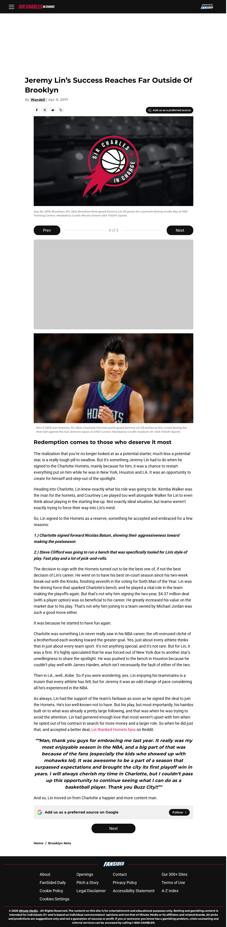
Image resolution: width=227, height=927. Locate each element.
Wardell (38, 100)
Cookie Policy (51, 890)
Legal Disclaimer (91, 890)
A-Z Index (170, 890)
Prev (47, 230)
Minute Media (28, 910)
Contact (120, 874)
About (45, 874)
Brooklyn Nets (59, 843)
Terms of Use (173, 882)
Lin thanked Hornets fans (113, 729)
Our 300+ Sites (174, 874)
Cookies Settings (54, 899)
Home (38, 843)
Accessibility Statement (134, 890)
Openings (84, 874)
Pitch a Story (87, 882)
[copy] (61, 110)
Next (180, 230)
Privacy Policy (125, 882)
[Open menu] (11, 6)
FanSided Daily (53, 882)
